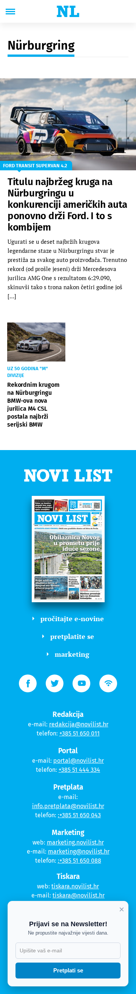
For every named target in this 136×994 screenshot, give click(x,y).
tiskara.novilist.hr (75, 886)
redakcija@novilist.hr (78, 724)
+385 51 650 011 (79, 733)
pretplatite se (72, 636)
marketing (72, 654)
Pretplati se (68, 970)
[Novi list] (68, 11)
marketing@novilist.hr (79, 851)
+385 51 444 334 (79, 769)
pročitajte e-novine (72, 618)
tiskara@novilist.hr (79, 895)
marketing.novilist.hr (75, 842)
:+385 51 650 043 (79, 815)
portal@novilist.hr (78, 760)
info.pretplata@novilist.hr (68, 806)
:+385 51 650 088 (79, 860)
